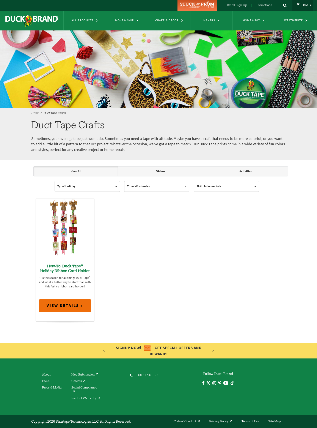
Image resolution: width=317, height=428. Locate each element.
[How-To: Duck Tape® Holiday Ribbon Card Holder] (65, 227)
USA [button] (305, 5)
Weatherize (293, 20)
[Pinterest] (219, 384)
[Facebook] (203, 384)
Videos (160, 171)
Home (35, 113)
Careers (76, 381)
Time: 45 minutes (138, 186)
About (46, 374)
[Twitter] (208, 384)
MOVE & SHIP (124, 20)
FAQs (46, 381)
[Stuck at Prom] (198, 5)
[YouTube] (225, 384)
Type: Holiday (66, 186)
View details (63, 305)
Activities (245, 171)
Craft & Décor (167, 20)
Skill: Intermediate (208, 186)
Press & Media (52, 387)
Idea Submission (83, 374)
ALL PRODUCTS (82, 20)
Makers (209, 20)
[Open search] (284, 5)
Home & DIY (251, 20)
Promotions (264, 5)
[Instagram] (214, 384)
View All (76, 171)
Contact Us (148, 375)
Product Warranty (83, 398)
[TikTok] (232, 382)
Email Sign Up (237, 5)
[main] (158, 250)
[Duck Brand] (31, 20)
